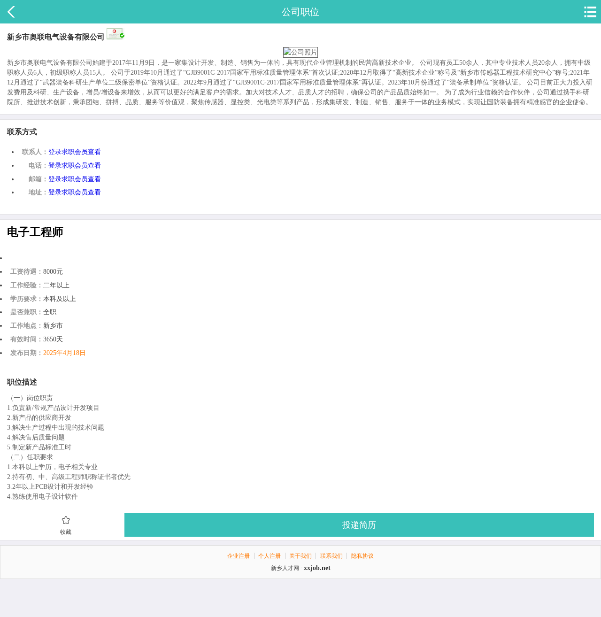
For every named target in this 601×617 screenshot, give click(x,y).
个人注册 (269, 556)
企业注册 (238, 556)
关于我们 (300, 556)
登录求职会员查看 (74, 151)
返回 (11, 11)
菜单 (589, 11)
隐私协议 (362, 556)
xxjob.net (317, 567)
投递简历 (359, 525)
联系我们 (331, 556)
